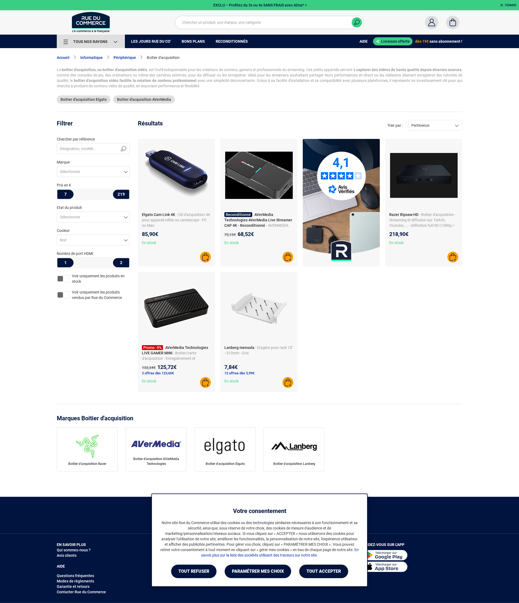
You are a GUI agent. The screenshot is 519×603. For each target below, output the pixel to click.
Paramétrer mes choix (258, 571)
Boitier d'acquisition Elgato (84, 99)
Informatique (91, 57)
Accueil (63, 57)
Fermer (510, 5)
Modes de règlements (75, 581)
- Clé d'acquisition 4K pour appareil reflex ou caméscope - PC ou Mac (176, 220)
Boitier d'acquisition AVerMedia (144, 99)
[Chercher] (357, 22)
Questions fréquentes (75, 576)
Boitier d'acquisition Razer (87, 464)
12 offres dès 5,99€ (239, 373)
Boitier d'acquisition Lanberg (294, 464)
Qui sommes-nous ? (74, 550)
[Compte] (432, 22)
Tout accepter (324, 571)
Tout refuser (193, 571)
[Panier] (453, 22)
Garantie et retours (73, 586)
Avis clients (66, 555)
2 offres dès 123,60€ (158, 373)
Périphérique (125, 57)
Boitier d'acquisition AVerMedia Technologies (156, 461)
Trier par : (395, 125)
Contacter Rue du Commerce (81, 592)
